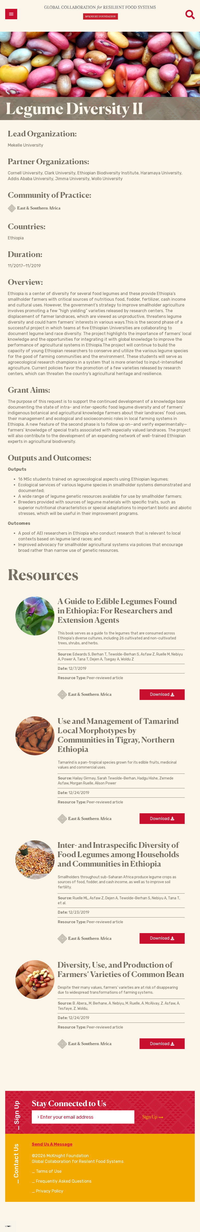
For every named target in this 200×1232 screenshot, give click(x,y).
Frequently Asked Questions (63, 1181)
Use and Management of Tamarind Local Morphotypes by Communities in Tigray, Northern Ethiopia (118, 735)
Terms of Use (48, 1171)
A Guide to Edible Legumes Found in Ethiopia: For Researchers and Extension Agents (117, 611)
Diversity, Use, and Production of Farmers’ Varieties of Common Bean (121, 969)
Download (160, 694)
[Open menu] (11, 14)
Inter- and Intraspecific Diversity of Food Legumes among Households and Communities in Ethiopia (118, 854)
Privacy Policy (49, 1191)
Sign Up (150, 1116)
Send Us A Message (52, 1144)
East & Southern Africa (38, 208)
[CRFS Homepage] (100, 12)
